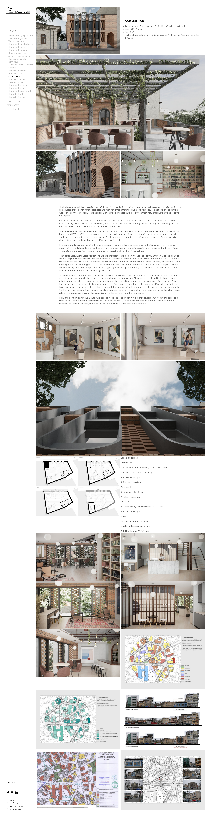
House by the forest (18, 94)
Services (13, 105)
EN (13, 782)
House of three (15, 73)
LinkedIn (16, 792)
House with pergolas (18, 50)
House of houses (16, 79)
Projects (13, 31)
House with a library (17, 85)
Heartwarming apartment (21, 35)
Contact (13, 109)
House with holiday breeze (21, 44)
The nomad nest (16, 41)
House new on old (17, 59)
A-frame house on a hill (19, 56)
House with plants (17, 70)
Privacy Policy (12, 803)
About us (13, 101)
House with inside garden (20, 91)
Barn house (14, 62)
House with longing (17, 47)
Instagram (12, 792)
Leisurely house (16, 82)
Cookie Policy (12, 800)
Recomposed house (18, 53)
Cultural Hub (14, 76)
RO (8, 782)
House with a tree (17, 88)
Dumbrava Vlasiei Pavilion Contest (20, 66)
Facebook (8, 792)
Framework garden (17, 38)
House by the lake (17, 97)
